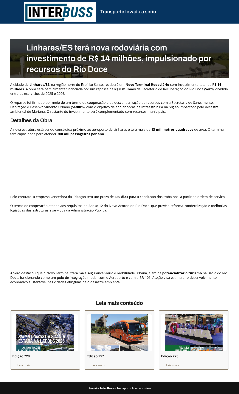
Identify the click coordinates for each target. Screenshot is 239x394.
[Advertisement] (119, 164)
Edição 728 (21, 356)
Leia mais (24, 365)
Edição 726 (169, 356)
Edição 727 (95, 356)
